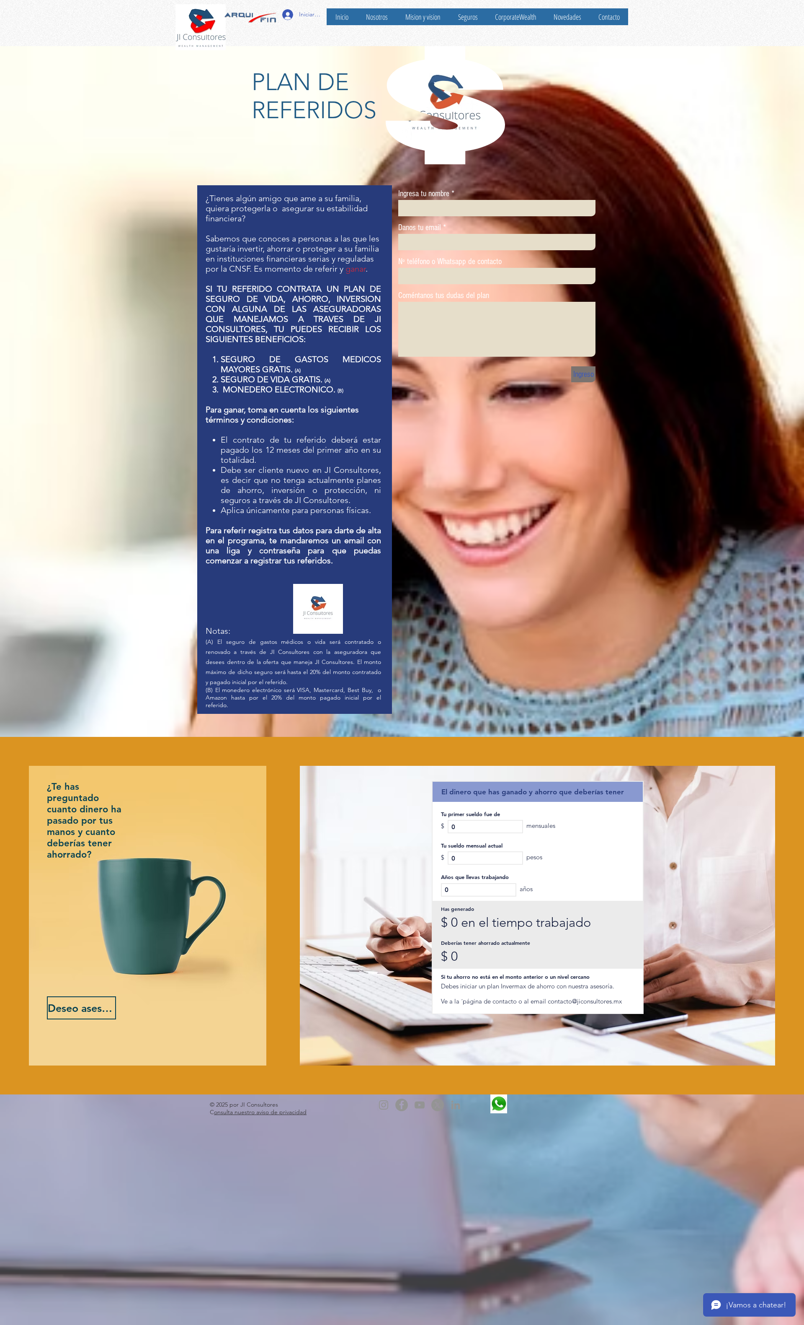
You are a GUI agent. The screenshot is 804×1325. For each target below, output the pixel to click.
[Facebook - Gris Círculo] (401, 1105)
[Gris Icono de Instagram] (383, 1105)
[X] (437, 1105)
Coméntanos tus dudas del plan (443, 295)
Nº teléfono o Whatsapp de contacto (450, 261)
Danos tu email (419, 227)
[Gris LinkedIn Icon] (455, 1105)
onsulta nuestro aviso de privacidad (260, 1112)
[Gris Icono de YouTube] (419, 1105)
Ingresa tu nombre (423, 193)
